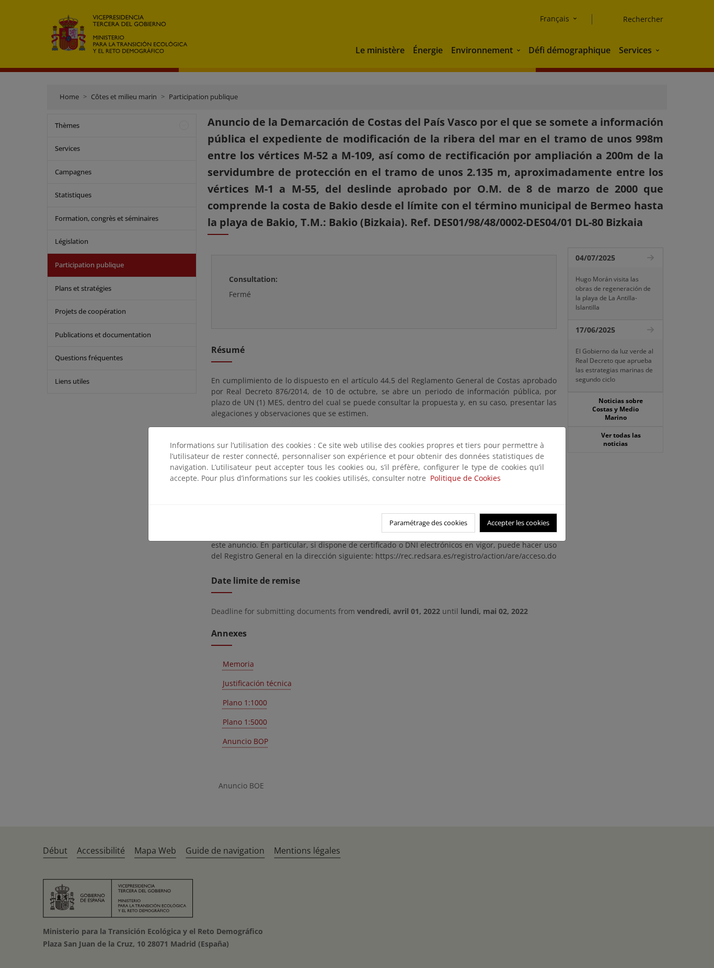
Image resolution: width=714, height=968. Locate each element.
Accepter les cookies (518, 522)
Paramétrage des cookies (428, 522)
